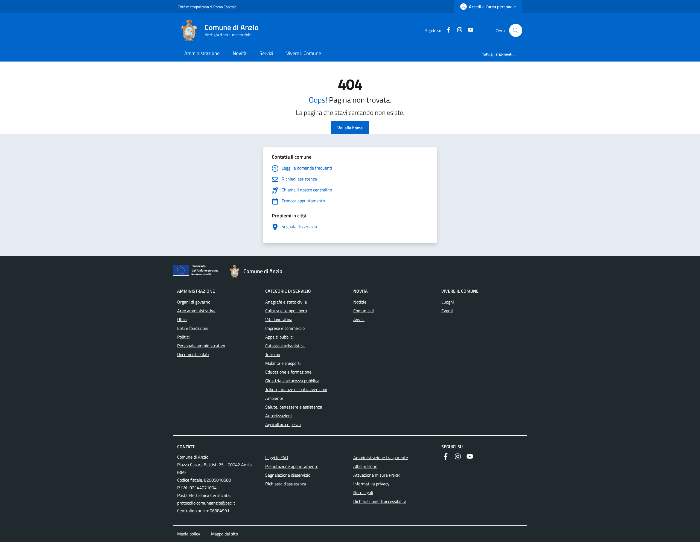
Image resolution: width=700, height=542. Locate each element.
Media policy (188, 534)
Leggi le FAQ (276, 457)
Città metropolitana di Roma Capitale (207, 7)
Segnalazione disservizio (287, 475)
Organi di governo (193, 302)
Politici (183, 337)
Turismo (272, 354)
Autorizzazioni (278, 415)
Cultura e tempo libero (286, 310)
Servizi (266, 53)
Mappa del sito (224, 534)
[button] (515, 30)
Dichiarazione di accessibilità (379, 501)
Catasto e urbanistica (285, 345)
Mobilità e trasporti (283, 363)
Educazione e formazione (288, 372)
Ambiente (274, 398)
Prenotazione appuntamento (291, 466)
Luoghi (447, 302)
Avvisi (358, 319)
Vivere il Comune (303, 53)
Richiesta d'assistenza (285, 483)
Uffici (182, 319)
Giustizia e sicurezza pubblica (292, 380)
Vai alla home (350, 127)
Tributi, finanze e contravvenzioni (296, 389)
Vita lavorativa (278, 319)
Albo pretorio (365, 466)
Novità (239, 53)
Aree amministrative (196, 310)
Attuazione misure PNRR (376, 475)
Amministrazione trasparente (380, 457)
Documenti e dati (193, 354)
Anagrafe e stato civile (286, 302)
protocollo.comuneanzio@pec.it (206, 503)
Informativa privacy (371, 483)
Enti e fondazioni (192, 328)
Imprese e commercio (285, 328)
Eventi (447, 310)
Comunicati (363, 310)
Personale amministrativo (201, 345)
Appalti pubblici (279, 337)
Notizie (359, 302)
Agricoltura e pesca (283, 424)
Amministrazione (202, 53)
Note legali (363, 492)
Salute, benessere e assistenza (293, 407)
